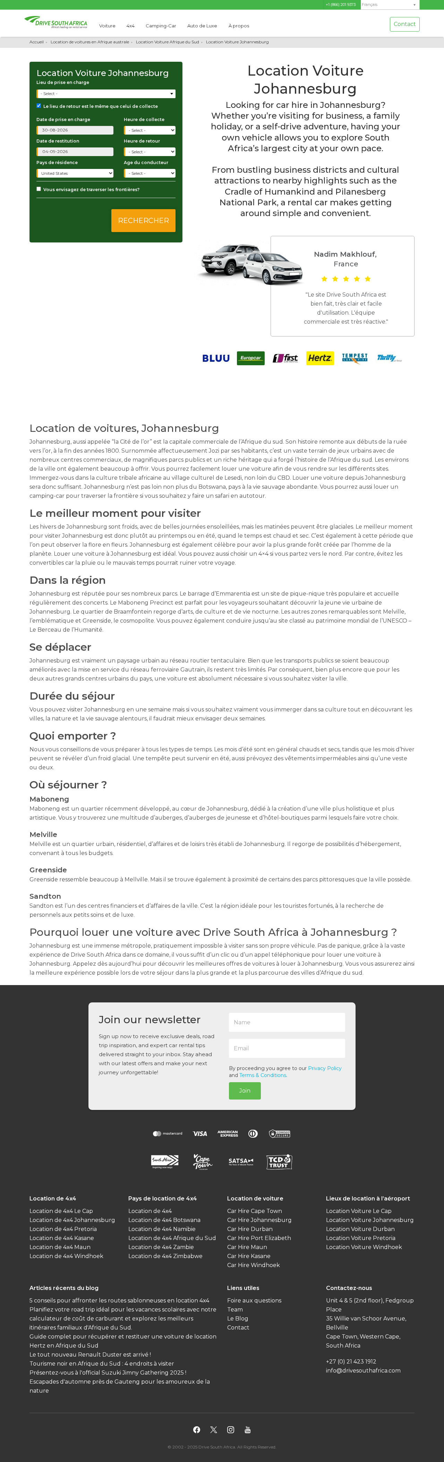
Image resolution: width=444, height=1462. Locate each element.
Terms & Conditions (262, 1075)
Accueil (36, 41)
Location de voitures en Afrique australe (90, 41)
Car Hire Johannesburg (259, 1220)
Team (235, 1309)
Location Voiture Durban (360, 1229)
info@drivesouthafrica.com (363, 1370)
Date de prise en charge (63, 119)
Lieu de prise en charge (62, 82)
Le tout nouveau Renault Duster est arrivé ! (90, 1354)
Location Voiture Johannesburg (370, 1220)
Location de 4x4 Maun (60, 1247)
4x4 (131, 25)
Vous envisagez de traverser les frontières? (91, 189)
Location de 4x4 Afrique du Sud (172, 1238)
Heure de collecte (144, 119)
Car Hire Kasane (249, 1256)
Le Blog (237, 1318)
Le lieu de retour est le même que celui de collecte (100, 106)
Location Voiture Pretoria (360, 1238)
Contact (405, 24)
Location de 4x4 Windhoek (66, 1256)
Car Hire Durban (250, 1229)
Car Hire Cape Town (254, 1211)
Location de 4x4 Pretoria (63, 1229)
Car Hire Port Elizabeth (259, 1238)
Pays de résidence (57, 162)
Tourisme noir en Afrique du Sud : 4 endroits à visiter (101, 1363)
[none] (390, 5)
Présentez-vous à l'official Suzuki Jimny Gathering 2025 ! (107, 1372)
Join (244, 1090)
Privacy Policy (325, 1068)
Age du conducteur (146, 162)
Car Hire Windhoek (253, 1265)
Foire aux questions (254, 1300)
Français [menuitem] (369, 5)
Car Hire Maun (247, 1247)
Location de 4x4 (150, 1211)
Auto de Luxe (202, 25)
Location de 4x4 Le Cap (61, 1211)
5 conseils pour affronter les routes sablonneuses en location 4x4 (119, 1300)
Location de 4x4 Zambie (161, 1247)
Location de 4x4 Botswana (164, 1220)
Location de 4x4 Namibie (162, 1229)
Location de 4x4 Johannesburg (72, 1220)
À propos (239, 25)
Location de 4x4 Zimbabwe (165, 1256)
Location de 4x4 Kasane (61, 1238)
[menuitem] (390, 4)
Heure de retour (142, 141)
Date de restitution (57, 141)
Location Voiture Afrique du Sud (167, 41)
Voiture (107, 25)
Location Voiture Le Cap (359, 1211)
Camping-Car (161, 25)
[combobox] (107, 93)
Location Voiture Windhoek (364, 1247)
